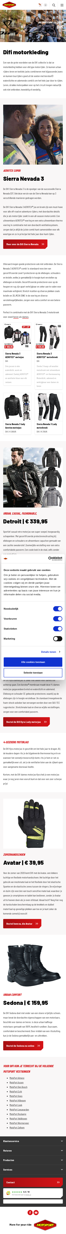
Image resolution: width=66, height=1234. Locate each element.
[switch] (57, 618)
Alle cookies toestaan (33, 662)
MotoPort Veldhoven (18, 1118)
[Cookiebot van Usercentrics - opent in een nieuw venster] (48, 559)
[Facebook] (30, 1212)
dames (25, 316)
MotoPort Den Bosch (18, 1086)
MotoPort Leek (16, 1104)
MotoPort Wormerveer (19, 1122)
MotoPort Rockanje (18, 1113)
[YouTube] (36, 1212)
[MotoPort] (8, 5)
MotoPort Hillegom (18, 1100)
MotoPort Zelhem (17, 1127)
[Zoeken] (54, 5)
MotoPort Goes (16, 1095)
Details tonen (48, 651)
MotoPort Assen (17, 1082)
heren (16, 316)
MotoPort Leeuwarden (19, 1109)
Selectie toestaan (33, 672)
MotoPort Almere (17, 1077)
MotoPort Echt (16, 1091)
